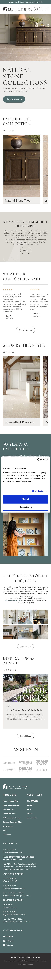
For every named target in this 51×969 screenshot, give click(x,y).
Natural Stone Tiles (10, 801)
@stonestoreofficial (13, 600)
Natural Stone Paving (11, 818)
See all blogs (25, 736)
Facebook (9, 937)
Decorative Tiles (9, 814)
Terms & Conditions (32, 957)
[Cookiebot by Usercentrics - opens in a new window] (37, 459)
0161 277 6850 (32, 801)
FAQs (25, 250)
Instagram (9, 941)
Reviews (30, 805)
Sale (4, 830)
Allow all (25, 499)
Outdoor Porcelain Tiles (12, 822)
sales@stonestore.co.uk (13, 852)
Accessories (7, 826)
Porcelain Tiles (8, 809)
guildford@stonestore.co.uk (15, 914)
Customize (24, 507)
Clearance (7, 834)
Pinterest (9, 945)
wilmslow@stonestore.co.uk (15, 888)
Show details (37, 491)
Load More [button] (25, 647)
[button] (46, 9)
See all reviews (25, 330)
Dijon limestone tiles (11, 805)
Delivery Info (32, 818)
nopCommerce (29, 964)
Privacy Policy (17, 957)
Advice (29, 814)
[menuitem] (8, 801)
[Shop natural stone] (25, 37)
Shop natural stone (14, 99)
